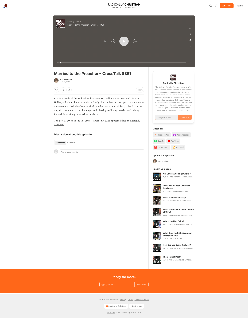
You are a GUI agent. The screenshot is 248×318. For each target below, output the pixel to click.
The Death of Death (172, 257)
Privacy (123, 299)
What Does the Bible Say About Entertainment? (177, 234)
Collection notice (142, 299)
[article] (173, 177)
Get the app (136, 306)
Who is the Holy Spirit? (173, 221)
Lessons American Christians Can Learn (176, 186)
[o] (157, 177)
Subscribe (226, 5)
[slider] (123, 62)
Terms (130, 299)
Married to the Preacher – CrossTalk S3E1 (87, 121)
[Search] (210, 5)
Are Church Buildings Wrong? (177, 174)
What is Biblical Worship (174, 197)
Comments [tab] (60, 143)
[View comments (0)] (190, 33)
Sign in (240, 5)
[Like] (56, 89)
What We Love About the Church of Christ (178, 210)
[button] (105, 41)
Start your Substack (117, 306)
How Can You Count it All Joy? (177, 245)
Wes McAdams (66, 79)
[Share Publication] (216, 5)
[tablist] (65, 142)
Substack (111, 312)
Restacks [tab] (71, 143)
